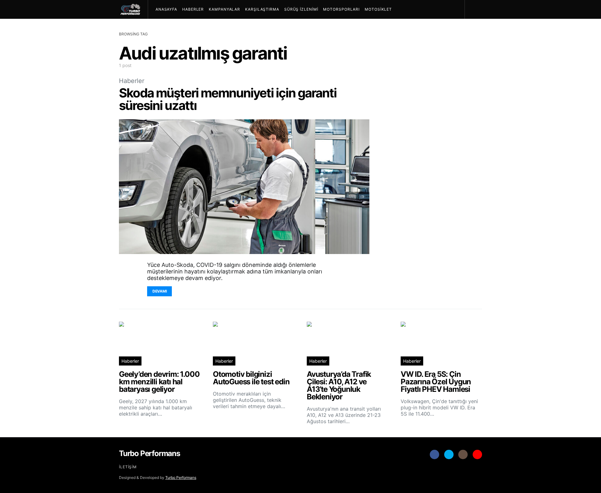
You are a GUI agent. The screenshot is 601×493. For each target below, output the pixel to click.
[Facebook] (434, 454)
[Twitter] (449, 454)
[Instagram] (463, 454)
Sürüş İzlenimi (301, 9)
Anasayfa (166, 9)
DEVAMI (159, 291)
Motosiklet (378, 9)
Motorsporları (341, 9)
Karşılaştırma (262, 9)
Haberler (193, 9)
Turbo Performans (180, 477)
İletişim (128, 466)
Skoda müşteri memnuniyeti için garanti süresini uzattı (227, 99)
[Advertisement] (435, 202)
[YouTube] (477, 454)
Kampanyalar (224, 9)
